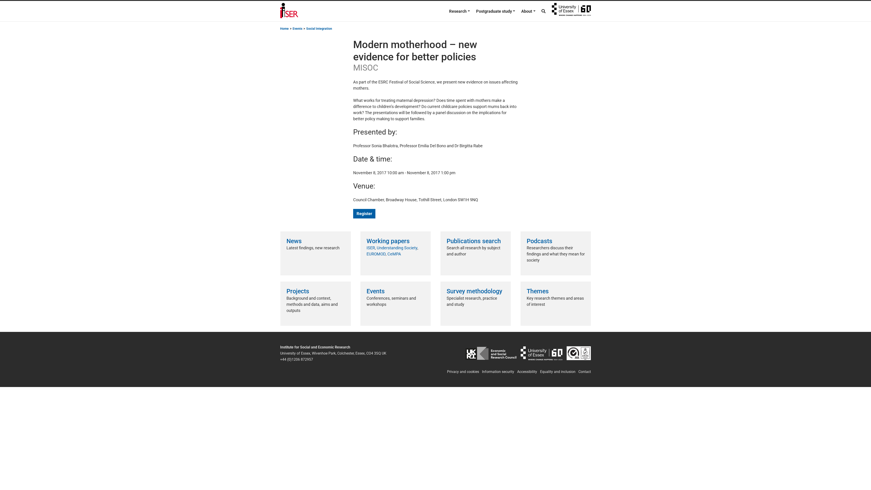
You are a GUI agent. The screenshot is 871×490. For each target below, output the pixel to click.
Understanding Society (397, 247)
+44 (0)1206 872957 (296, 359)
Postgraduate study (494, 11)
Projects (297, 291)
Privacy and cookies (463, 372)
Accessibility (527, 372)
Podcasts (539, 241)
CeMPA (394, 254)
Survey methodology (474, 291)
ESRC (490, 353)
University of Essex (571, 11)
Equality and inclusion (557, 372)
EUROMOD (376, 254)
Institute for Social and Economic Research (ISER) (289, 11)
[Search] (543, 11)
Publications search (474, 241)
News (294, 241)
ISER (371, 247)
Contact (584, 372)
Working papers (388, 241)
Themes (538, 291)
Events (376, 291)
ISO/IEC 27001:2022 (579, 353)
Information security (498, 372)
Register (364, 213)
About (526, 11)
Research (458, 11)
